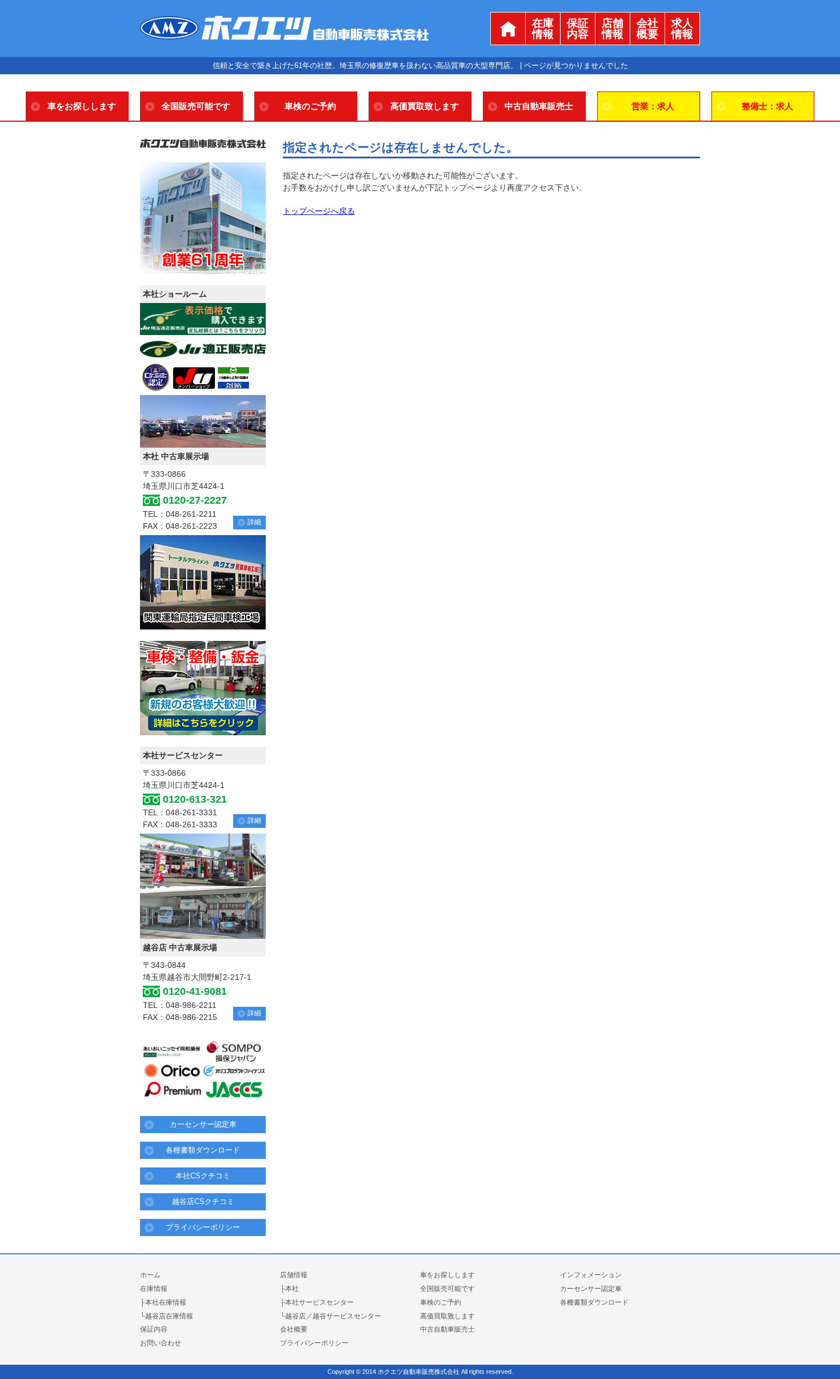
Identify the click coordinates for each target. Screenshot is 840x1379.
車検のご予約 (310, 106)
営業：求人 (652, 106)
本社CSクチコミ (202, 1175)
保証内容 (578, 28)
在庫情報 (543, 28)
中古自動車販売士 (539, 106)
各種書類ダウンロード (203, 1150)
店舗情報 (612, 28)
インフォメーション (591, 1275)
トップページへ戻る (319, 211)
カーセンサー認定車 (203, 1124)
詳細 (254, 522)
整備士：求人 (767, 106)
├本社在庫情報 (163, 1302)
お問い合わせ (160, 1343)
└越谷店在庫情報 (166, 1316)
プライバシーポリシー (203, 1227)
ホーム (150, 1275)
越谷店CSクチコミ (203, 1201)
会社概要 (647, 28)
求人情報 (682, 28)
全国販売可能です (196, 106)
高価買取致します (424, 106)
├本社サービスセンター (317, 1302)
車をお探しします (81, 106)
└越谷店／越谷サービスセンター (330, 1316)
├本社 (289, 1289)
